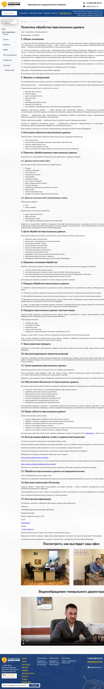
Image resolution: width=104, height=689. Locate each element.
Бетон (5, 34)
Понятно (34, 685)
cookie (12, 685)
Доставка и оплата (36, 13)
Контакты (54, 13)
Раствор (6, 65)
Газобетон (7, 60)
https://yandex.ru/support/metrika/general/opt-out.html (38, 464)
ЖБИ (5, 50)
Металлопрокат (10, 55)
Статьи (24, 661)
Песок (5, 39)
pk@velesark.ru (92, 6)
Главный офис (26, 682)
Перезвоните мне (65, 13)
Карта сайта (26, 664)
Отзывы (24, 679)
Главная (24, 658)
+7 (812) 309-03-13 (94, 3)
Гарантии (47, 13)
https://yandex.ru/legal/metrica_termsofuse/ (35, 457)
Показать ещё (9, 70)
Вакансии (25, 676)
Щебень (6, 44)
